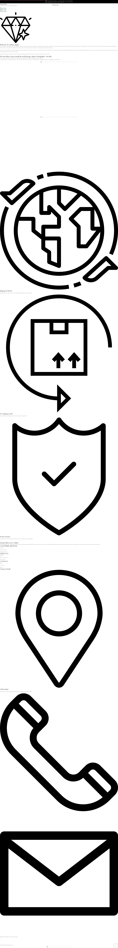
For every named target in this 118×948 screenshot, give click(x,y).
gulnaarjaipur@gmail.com (4, 933)
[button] (111, 5)
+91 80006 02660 (3, 812)
